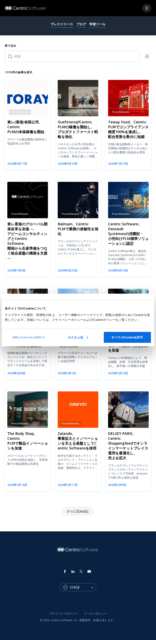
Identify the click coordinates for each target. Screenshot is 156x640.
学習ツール (97, 24)
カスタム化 (75, 337)
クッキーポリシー (95, 613)
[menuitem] (63, 613)
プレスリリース (61, 24)
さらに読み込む (78, 511)
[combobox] (83, 587)
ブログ (81, 24)
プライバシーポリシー (63, 613)
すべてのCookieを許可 (127, 337)
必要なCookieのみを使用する (28, 337)
